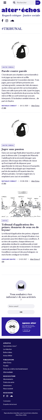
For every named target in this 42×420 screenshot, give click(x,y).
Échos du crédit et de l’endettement (15, 369)
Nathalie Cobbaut (9, 106)
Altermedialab (8, 372)
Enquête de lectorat (10, 404)
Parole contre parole (14, 71)
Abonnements (8, 379)
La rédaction (7, 349)
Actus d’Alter (7, 355)
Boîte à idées (7, 352)
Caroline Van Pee (9, 259)
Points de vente (8, 382)
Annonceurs (7, 385)
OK (37, 3)
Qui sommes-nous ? (10, 346)
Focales (5, 366)
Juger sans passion (13, 149)
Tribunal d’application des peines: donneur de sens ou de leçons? (20, 227)
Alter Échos (7, 362)
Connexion (7, 401)
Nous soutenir (8, 389)
